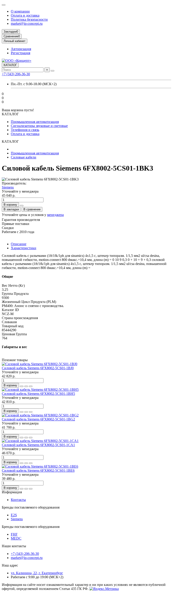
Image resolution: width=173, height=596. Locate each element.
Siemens (8, 187)
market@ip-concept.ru (27, 23)
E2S (14, 515)
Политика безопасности (29, 19)
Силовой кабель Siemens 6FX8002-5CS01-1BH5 (38, 394)
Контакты (18, 500)
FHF (14, 534)
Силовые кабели (23, 157)
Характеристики (23, 248)
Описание (18, 244)
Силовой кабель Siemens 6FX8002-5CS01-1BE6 (38, 470)
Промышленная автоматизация (35, 122)
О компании (20, 11)
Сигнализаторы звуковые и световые (39, 126)
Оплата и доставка (25, 15)
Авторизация (21, 49)
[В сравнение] (30, 386)
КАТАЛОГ (10, 65)
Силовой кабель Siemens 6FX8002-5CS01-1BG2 (38, 419)
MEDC (16, 538)
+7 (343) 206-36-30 (16, 74)
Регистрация (20, 53)
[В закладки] (26, 386)
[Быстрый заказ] (21, 205)
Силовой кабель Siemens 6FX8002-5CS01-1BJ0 (38, 368)
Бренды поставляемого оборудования (30, 507)
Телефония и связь (25, 130)
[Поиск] (52, 70)
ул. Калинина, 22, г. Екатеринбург (37, 573)
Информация (12, 492)
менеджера (55, 215)
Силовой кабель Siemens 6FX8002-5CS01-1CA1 (38, 445)
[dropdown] (3, 5)
